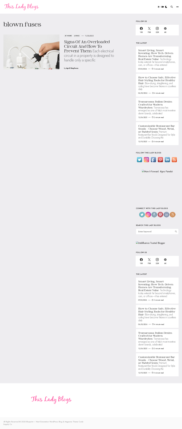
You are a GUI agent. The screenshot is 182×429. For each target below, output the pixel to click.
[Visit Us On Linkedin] (167, 159)
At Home (68, 36)
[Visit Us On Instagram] (146, 159)
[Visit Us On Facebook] (153, 159)
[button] (162, 7)
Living (76, 36)
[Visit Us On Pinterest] (160, 159)
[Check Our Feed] (174, 159)
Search (176, 231)
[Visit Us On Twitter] (139, 159)
